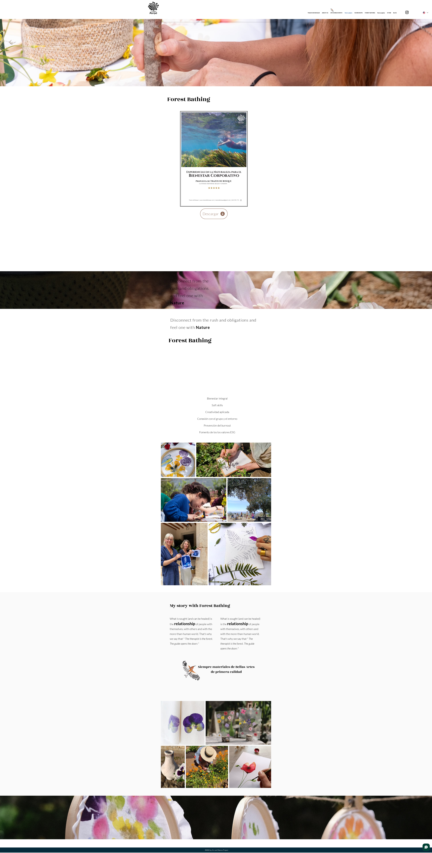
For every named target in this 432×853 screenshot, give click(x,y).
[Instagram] (407, 12)
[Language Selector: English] (425, 12)
